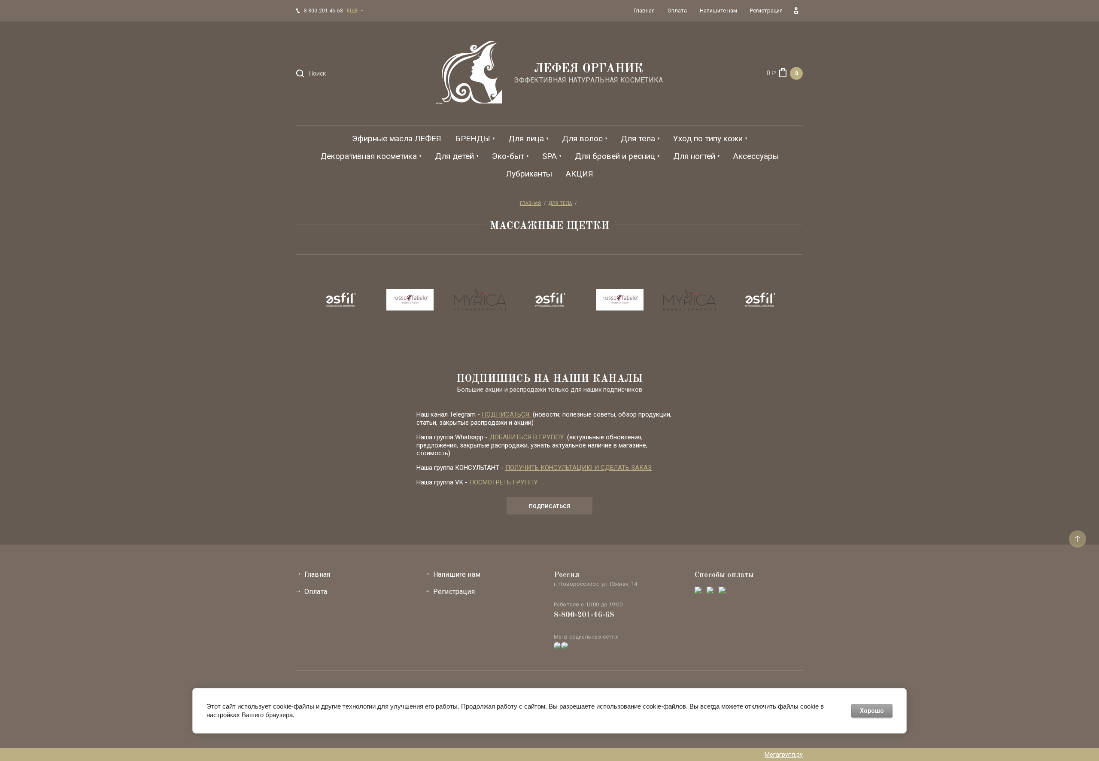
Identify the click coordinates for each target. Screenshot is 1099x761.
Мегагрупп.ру (784, 754)
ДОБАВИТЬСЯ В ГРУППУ (527, 437)
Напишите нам (456, 574)
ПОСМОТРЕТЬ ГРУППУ (503, 482)
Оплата (315, 591)
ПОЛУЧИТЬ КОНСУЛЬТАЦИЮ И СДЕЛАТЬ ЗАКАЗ (578, 468)
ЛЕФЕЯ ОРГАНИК (588, 69)
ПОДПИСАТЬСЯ (506, 414)
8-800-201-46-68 (584, 615)
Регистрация (454, 591)
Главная (317, 574)
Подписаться (549, 506)
